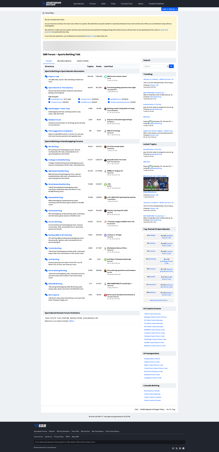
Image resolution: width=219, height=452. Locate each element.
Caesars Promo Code (167, 252)
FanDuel (152, 243)
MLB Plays (146, 117)
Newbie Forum (54, 120)
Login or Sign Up (168, 9)
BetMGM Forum (116, 99)
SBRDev (71, 321)
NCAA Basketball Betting (59, 184)
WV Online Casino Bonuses (153, 327)
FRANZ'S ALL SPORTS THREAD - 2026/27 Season (159, 131)
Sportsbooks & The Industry (60, 88)
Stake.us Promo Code (151, 362)
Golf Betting (53, 259)
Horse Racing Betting (57, 270)
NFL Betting (53, 147)
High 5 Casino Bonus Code (153, 365)
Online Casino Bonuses (152, 314)
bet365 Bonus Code (167, 278)
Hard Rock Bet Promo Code (167, 286)
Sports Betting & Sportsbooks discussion (64, 71)
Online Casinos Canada (152, 397)
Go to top (170, 409)
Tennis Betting (54, 248)
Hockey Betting (55, 210)
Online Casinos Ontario (152, 400)
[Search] (171, 66)
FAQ (136, 409)
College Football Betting (59, 160)
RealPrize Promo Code (152, 375)
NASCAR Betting (55, 284)
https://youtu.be (149, 192)
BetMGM (152, 235)
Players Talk (53, 76)
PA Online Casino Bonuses (153, 323)
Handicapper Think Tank (59, 108)
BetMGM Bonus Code (167, 237)
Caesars (152, 251)
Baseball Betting (55, 197)
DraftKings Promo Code (166, 262)
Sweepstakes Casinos (152, 359)
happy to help (91, 36)
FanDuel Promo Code (167, 245)
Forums (49, 61)
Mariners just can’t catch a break (154, 176)
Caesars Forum (56, 102)
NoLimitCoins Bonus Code (153, 371)
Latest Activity (83, 61)
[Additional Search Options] (168, 66)
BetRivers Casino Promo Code (154, 346)
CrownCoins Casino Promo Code (155, 368)
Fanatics (152, 269)
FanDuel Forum (86, 99)
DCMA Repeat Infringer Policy (152, 409)
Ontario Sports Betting (152, 394)
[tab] (49, 61)
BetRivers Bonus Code (167, 294)
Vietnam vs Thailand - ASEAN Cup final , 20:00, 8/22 (161, 79)
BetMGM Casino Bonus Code (154, 330)
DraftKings (152, 259)
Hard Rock (152, 285)
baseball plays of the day (152, 104)
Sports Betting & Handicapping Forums (64, 141)
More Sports (53, 295)
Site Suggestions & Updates (60, 131)
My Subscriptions (64, 61)
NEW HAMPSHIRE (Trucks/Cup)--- (154, 93)
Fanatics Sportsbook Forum (120, 102)
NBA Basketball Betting (58, 171)
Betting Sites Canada (152, 391)
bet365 (152, 277)
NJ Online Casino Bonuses (153, 320)
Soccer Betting (55, 222)
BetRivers (152, 292)
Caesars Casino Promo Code (154, 333)
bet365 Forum (86, 102)
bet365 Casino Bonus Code (154, 342)
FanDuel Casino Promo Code (154, 336)
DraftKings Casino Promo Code (155, 339)
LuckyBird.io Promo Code (152, 378)
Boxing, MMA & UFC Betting (60, 235)
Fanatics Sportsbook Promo (166, 270)
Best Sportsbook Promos (158, 300)
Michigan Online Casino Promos (155, 317)
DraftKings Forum (57, 99)
